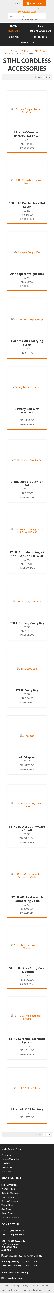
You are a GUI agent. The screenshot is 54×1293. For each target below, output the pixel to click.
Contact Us (27, 42)
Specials (14, 37)
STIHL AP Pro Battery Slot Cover (27, 205)
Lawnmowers (8, 1197)
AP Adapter (27, 757)
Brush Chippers (9, 1201)
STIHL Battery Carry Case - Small (27, 828)
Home (13, 25)
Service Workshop (41, 31)
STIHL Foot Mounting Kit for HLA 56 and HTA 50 (27, 554)
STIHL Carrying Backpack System (27, 1040)
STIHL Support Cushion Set (27, 483)
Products (13, 31)
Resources (40, 37)
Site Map (15, 1285)
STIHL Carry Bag (27, 690)
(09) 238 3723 (17, 1230)
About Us (6, 1171)
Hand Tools (7, 1213)
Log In (17, 3)
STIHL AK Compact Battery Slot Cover (27, 134)
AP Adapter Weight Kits (27, 274)
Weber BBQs (8, 1188)
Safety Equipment (10, 1217)
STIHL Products (26, 51)
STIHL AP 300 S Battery (27, 1109)
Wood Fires (7, 1205)
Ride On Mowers (9, 1192)
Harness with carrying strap (27, 342)
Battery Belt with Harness (27, 410)
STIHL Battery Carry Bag (27, 623)
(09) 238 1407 (17, 1234)
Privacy (25, 1285)
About (41, 25)
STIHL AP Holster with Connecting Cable (27, 899)
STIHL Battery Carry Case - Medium (27, 970)
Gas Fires (6, 1209)
